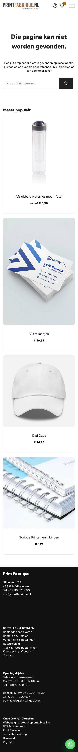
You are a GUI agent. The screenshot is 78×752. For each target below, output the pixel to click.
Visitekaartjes (39, 334)
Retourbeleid (11, 643)
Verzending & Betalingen (19, 639)
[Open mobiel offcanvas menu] (72, 6)
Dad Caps (39, 435)
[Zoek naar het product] (66, 83)
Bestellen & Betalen (16, 636)
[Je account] (55, 6)
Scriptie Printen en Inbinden (39, 537)
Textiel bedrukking (15, 734)
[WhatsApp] (70, 744)
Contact (8, 655)
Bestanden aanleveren (17, 632)
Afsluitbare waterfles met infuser (39, 196)
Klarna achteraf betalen (18, 651)
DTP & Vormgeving (15, 726)
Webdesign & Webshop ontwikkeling (26, 722)
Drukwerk (9, 738)
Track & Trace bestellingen (20, 647)
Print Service (11, 730)
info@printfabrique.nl (17, 594)
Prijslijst (8, 742)
